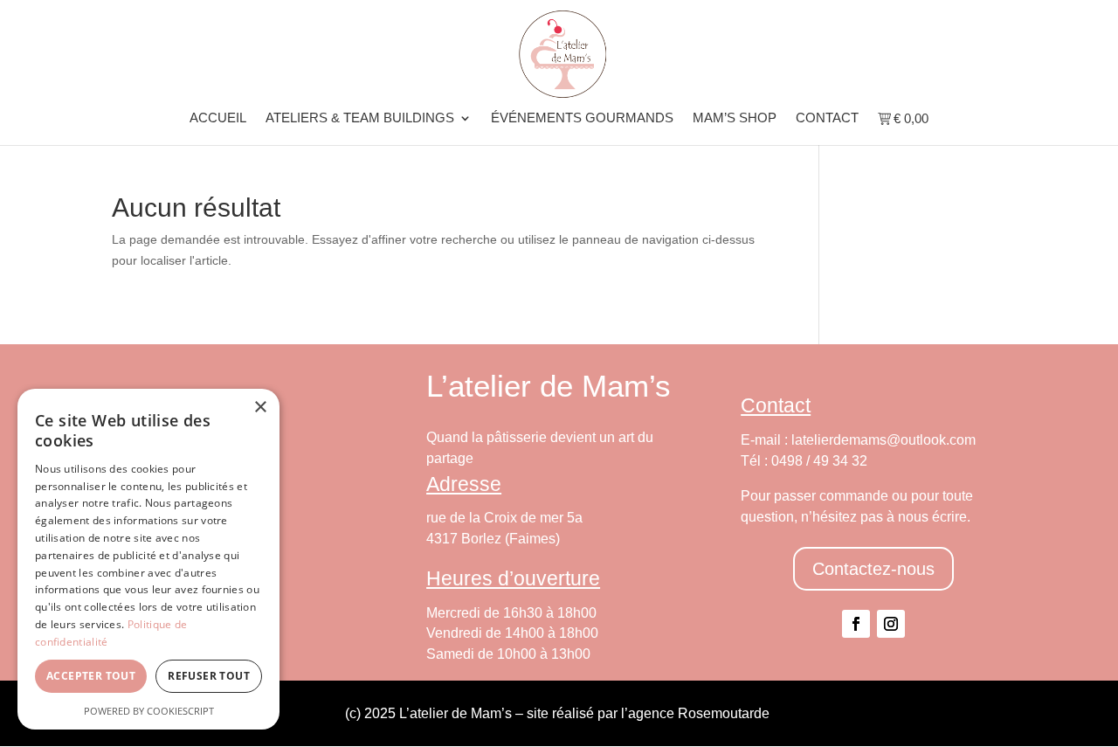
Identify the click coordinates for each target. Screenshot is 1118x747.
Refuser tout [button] (209, 675)
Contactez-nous (873, 568)
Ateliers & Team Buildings (360, 118)
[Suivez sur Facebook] (856, 624)
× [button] (259, 407)
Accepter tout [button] (90, 675)
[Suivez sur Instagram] (891, 624)
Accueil (218, 118)
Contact (827, 118)
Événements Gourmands (582, 118)
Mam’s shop (734, 118)
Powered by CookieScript (149, 710)
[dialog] (148, 559)
